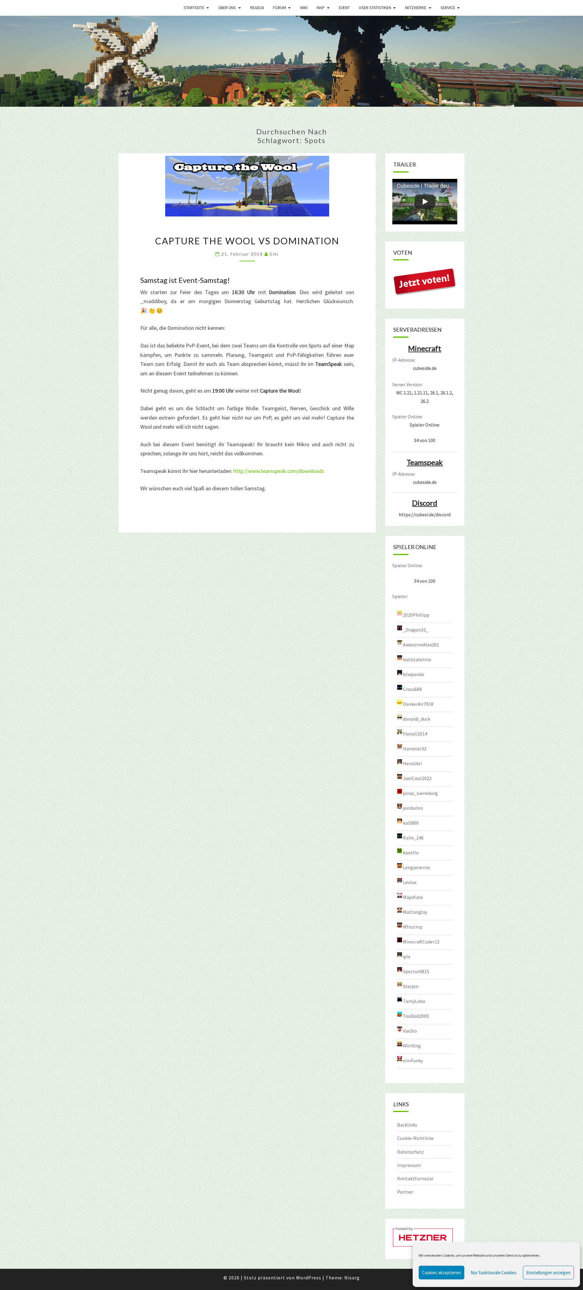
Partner (405, 1192)
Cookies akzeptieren (441, 1272)
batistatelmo (417, 659)
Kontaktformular (415, 1178)
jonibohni (413, 808)
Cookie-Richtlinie (415, 1138)
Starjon (410, 986)
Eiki (274, 253)
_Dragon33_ (415, 629)
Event (344, 7)
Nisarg (352, 1278)
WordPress (308, 1278)
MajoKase (413, 897)
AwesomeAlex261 (421, 644)
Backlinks (407, 1125)
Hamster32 (414, 748)
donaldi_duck (416, 718)
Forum (279, 7)
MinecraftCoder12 (421, 941)
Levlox (409, 882)
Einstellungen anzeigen (548, 1272)
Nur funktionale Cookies (494, 1272)
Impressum (409, 1165)
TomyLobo (414, 1001)
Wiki (304, 7)
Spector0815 (416, 971)
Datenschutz (410, 1152)
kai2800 (411, 822)
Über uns (227, 7)
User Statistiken (375, 7)
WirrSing (412, 1045)
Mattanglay (415, 912)
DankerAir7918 (418, 704)
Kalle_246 (413, 837)
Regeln (257, 7)
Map (321, 7)
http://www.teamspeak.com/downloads (279, 470)
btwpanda (413, 674)
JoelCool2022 (417, 778)
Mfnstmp (412, 926)
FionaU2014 (415, 733)
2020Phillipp (416, 614)
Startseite (194, 7)
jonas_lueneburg (420, 793)
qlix (406, 956)
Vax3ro (410, 1030)
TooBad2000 (416, 1016)
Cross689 (412, 689)
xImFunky (413, 1060)
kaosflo (411, 852)
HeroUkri (412, 763)
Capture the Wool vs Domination (247, 240)
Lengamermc (417, 867)
